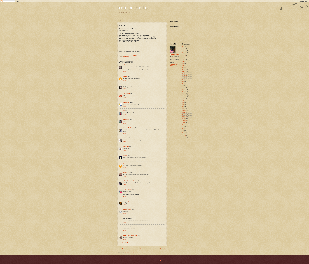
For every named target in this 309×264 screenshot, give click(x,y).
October (184, 57)
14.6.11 (124, 176)
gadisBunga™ (126, 119)
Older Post (163, 249)
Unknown (125, 76)
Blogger (161, 260)
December (184, 51)
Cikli (124, 65)
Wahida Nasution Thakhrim (129, 181)
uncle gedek (126, 146)
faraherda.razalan (127, 209)
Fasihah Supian (127, 201)
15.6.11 (124, 213)
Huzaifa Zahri (126, 102)
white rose (125, 138)
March (183, 46)
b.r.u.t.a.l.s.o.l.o (132, 7)
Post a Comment (125, 242)
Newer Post (121, 249)
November (184, 53)
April (183, 67)
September (184, 75)
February (184, 48)
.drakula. (125, 155)
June (183, 63)
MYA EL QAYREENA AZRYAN (130, 235)
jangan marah (126, 56)
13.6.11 (124, 71)
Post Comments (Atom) (129, 252)
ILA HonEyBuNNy (127, 189)
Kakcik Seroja (126, 93)
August (183, 59)
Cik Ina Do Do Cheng (128, 127)
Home (142, 249)
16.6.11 (124, 222)
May (183, 65)
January (184, 112)
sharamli (125, 85)
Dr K (124, 110)
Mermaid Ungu (126, 172)
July (183, 61)
